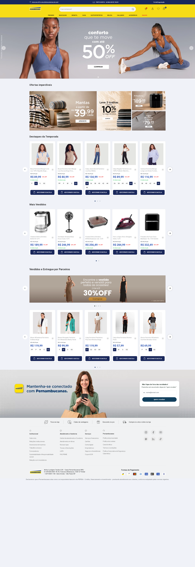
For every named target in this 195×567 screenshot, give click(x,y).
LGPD (62, 451)
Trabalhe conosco (35, 448)
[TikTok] (160, 439)
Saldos (144, 15)
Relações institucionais (37, 441)
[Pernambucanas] (35, 9)
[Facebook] (153, 432)
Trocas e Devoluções (67, 448)
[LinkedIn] (153, 439)
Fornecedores (34, 451)
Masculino (63, 15)
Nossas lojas (64, 445)
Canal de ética (107, 444)
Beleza (109, 15)
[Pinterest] (145, 439)
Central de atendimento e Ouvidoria (71, 438)
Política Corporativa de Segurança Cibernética (114, 452)
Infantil (74, 15)
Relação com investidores (38, 460)
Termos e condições (109, 448)
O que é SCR (89, 454)
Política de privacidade (110, 438)
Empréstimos (89, 448)
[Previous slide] (4, 48)
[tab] (99, 77)
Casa (84, 15)
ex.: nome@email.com (151, 392)
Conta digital (89, 445)
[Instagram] (145, 432)
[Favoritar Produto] (52, 169)
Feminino (51, 15)
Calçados (120, 15)
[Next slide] (191, 48)
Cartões (87, 441)
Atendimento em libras (67, 441)
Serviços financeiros (92, 438)
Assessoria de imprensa (37, 445)
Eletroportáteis (96, 15)
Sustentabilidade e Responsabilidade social (41, 456)
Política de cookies (109, 441)
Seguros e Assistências (93, 451)
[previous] (25, 169)
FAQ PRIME (63, 454)
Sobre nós (32, 438)
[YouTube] (160, 432)
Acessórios (133, 15)
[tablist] (97, 200)
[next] (169, 169)
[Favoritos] (158, 8)
